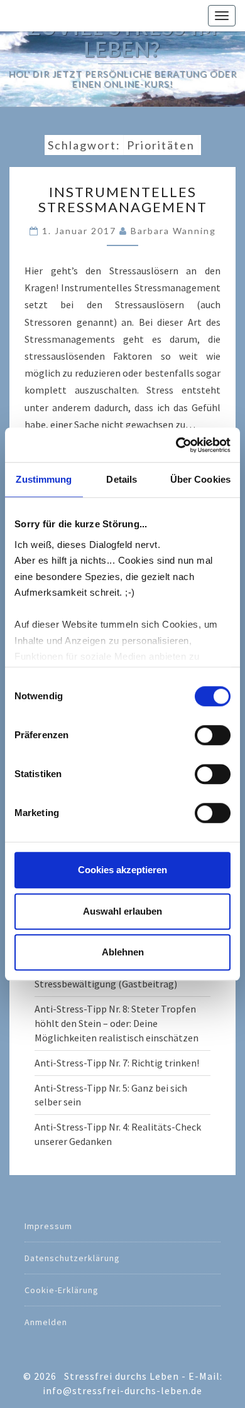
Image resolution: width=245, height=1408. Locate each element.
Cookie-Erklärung (61, 1290)
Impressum (48, 1226)
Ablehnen (123, 952)
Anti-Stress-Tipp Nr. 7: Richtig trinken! (117, 1062)
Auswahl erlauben (122, 911)
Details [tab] (121, 479)
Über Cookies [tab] (200, 479)
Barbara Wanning (173, 230)
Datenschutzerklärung (72, 1258)
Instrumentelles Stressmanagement (122, 199)
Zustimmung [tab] (44, 479)
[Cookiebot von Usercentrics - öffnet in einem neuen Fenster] (176, 445)
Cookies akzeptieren (122, 869)
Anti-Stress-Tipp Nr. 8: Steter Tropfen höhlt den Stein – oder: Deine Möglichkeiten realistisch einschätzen (117, 1023)
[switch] (213, 735)
